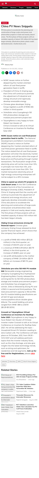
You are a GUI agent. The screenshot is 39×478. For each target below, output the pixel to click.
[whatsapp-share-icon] (3, 74)
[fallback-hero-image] (8, 378)
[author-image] (2, 64)
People (21, 8)
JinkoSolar (4, 361)
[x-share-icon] (6, 74)
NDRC (19, 361)
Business (13, 8)
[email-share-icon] (18, 74)
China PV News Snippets (29, 361)
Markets (5, 8)
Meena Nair (9, 65)
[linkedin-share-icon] (14, 74)
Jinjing (3, 365)
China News (12, 361)
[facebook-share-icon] (10, 74)
